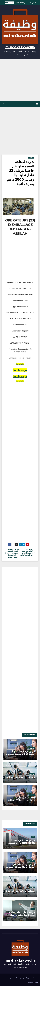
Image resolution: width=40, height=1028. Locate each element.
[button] (7, 104)
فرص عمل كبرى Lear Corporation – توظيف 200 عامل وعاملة (22, 843)
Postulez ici (20, 381)
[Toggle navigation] (3, 103)
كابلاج (33, 836)
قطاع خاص (31, 157)
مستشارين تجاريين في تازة (20, 777)
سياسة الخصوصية (13, 978)
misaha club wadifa (20, 47)
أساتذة (32, 909)
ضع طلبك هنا (20, 376)
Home (35, 978)
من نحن (22, 978)
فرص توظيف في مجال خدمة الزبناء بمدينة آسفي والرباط (21, 754)
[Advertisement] (20, 80)
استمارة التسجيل (33, 982)
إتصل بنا (28, 978)
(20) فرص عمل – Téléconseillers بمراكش (21, 799)
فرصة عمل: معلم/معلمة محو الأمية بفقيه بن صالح (22, 913)
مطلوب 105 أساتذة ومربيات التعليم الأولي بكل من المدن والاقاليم (26, 552)
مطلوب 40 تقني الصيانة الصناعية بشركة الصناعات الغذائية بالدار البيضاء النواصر (13, 553)
